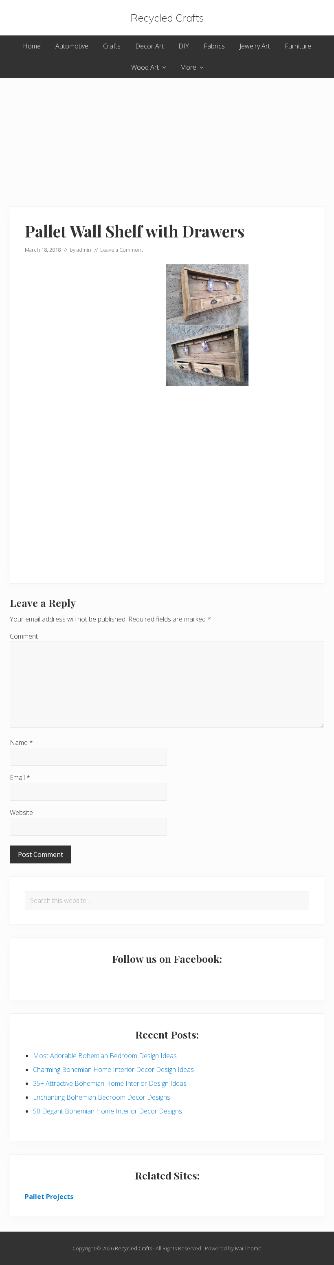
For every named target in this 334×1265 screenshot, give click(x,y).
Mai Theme (248, 1248)
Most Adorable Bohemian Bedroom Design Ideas (105, 1055)
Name (21, 742)
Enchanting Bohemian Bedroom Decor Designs (101, 1097)
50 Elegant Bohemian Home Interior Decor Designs (107, 1111)
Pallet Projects (49, 1196)
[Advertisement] (167, 135)
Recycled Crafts (167, 17)
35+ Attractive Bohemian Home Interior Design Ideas (110, 1083)
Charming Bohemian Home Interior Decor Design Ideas (113, 1069)
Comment (24, 636)
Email (20, 777)
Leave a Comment (121, 249)
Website (21, 812)
